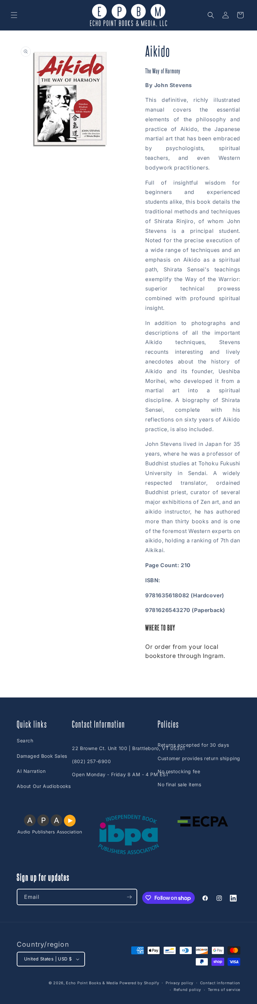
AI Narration (31, 771)
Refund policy (187, 989)
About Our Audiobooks (44, 786)
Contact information (220, 983)
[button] (14, 15)
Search (25, 740)
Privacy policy (179, 983)
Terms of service (224, 989)
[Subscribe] (129, 897)
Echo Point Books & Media (92, 983)
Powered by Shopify (139, 983)
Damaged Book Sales (42, 756)
